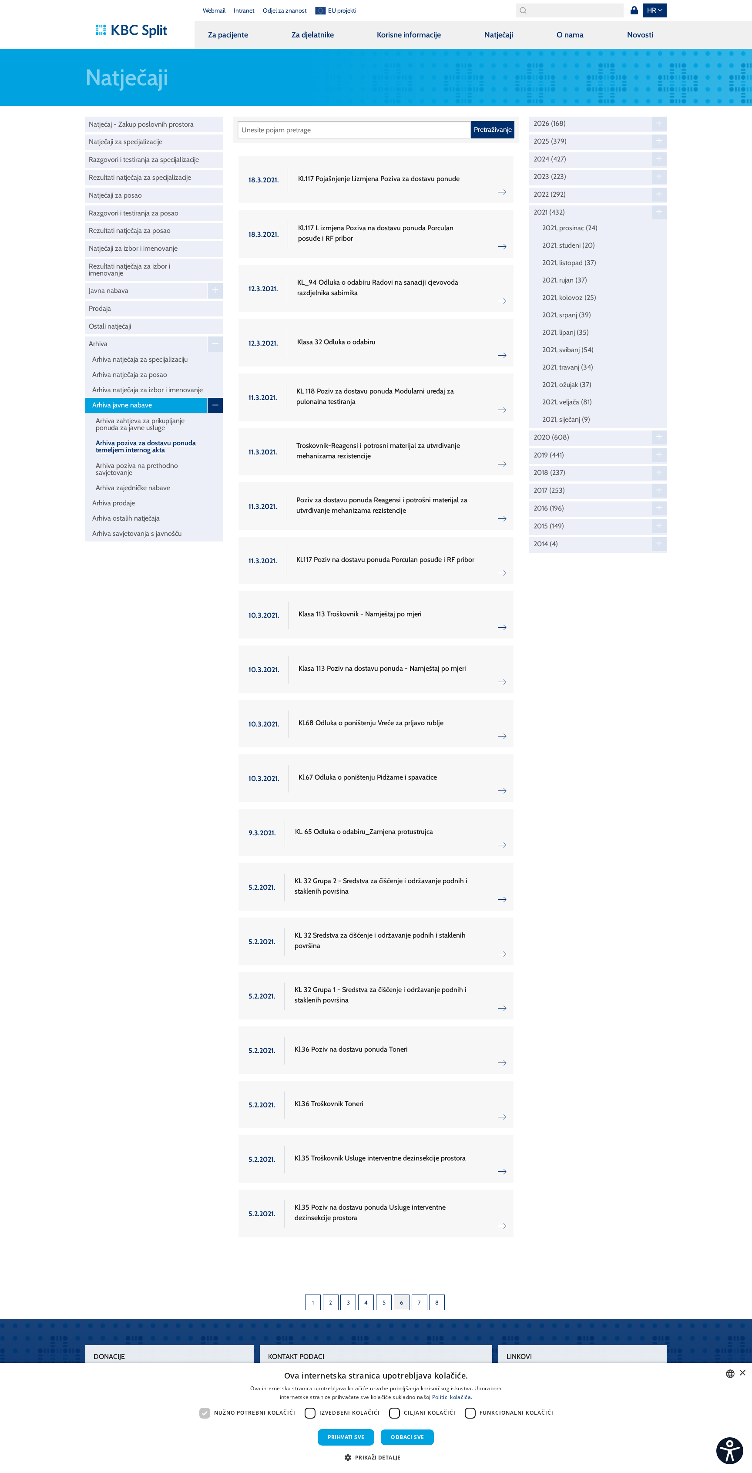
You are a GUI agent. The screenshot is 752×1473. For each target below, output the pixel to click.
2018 (549, 472)
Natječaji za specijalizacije (125, 142)
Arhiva (98, 344)
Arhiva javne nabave (122, 405)
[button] (375, 1457)
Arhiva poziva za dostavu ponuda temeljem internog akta (146, 446)
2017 (549, 490)
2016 (549, 508)
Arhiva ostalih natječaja (126, 518)
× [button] (742, 1373)
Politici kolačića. (452, 1397)
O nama (570, 35)
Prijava (634, 10)
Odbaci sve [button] (407, 1437)
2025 (550, 141)
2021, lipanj (565, 332)
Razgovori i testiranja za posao (133, 213)
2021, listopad (569, 263)
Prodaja (100, 308)
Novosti (640, 35)
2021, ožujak (566, 384)
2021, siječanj (566, 419)
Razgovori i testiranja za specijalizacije (144, 159)
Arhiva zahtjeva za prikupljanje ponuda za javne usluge (140, 424)
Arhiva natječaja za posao (129, 374)
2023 (550, 176)
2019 (549, 455)
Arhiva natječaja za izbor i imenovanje (147, 390)
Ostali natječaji (110, 326)
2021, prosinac (570, 228)
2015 (549, 526)
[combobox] (730, 1373)
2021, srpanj (566, 315)
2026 (550, 123)
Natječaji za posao (115, 195)
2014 (546, 544)
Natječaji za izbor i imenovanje (133, 248)
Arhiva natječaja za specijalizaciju (140, 359)
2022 (550, 194)
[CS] (729, 1450)
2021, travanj (567, 367)
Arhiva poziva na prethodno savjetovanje (137, 469)
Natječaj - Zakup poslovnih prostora (141, 124)
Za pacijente (228, 35)
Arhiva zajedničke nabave (133, 488)
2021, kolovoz (569, 297)
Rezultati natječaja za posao (130, 230)
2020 (551, 437)
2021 (549, 212)
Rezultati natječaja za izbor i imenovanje (129, 269)
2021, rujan (564, 280)
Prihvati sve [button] (346, 1437)
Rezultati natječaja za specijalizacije (140, 177)
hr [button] (651, 10)
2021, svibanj (568, 350)
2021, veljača (567, 402)
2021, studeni (568, 245)
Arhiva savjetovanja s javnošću (136, 533)
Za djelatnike (313, 35)
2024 (550, 159)
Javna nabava (108, 290)
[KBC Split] (135, 31)
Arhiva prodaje (113, 503)
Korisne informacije (409, 35)
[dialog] (376, 1418)
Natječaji (498, 35)
